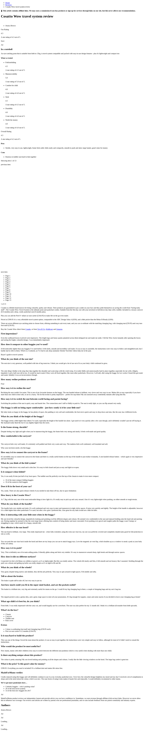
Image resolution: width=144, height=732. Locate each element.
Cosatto (28, 329)
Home (7, 3)
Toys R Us (41, 329)
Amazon (59, 329)
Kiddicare (49, 329)
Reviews (8, 5)
